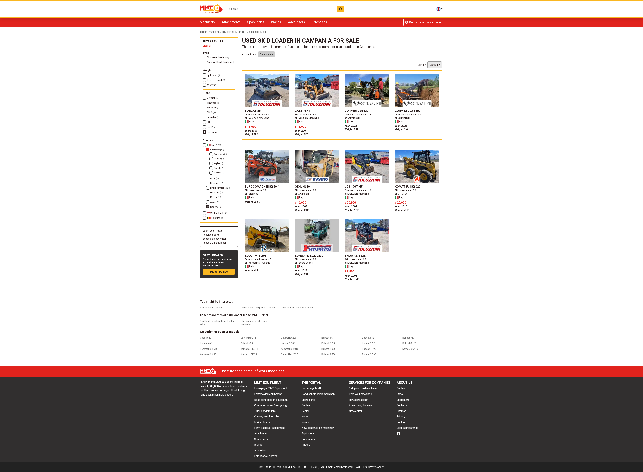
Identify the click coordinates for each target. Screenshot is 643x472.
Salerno (219, 159)
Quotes (306, 405)
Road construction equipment (271, 399)
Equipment (308, 433)
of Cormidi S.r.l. (352, 118)
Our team (402, 388)
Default (434, 64)
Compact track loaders (220, 62)
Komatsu (213, 117)
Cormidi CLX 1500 (407, 110)
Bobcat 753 (408, 337)
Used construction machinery (318, 394)
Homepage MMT (311, 388)
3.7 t (252, 134)
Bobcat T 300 (329, 348)
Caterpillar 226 (288, 337)
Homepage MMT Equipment (270, 388)
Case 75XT (302, 110)
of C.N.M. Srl (401, 193)
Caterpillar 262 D (289, 354)
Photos (306, 444)
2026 (351, 125)
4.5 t (252, 270)
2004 (301, 130)
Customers (403, 399)
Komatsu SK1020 (407, 186)
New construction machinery (318, 427)
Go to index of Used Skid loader (297, 307)
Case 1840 (205, 337)
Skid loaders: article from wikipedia (254, 323)
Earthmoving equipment (268, 394)
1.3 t (352, 279)
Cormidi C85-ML (356, 110)
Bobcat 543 (328, 337)
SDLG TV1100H (255, 255)
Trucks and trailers (265, 411)
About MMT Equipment (215, 242)
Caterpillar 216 (248, 337)
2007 (301, 206)
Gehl (211, 127)
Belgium (217, 218)
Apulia (215, 202)
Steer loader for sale (211, 307)
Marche (216, 197)
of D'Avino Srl (302, 193)
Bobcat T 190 (369, 348)
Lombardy (217, 192)
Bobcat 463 (206, 343)
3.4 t (402, 210)
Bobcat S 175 (369, 343)
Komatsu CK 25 (249, 354)
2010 (401, 206)
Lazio (215, 178)
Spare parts (255, 22)
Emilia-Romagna (220, 188)
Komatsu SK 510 (209, 348)
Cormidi (212, 97)
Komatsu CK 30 (208, 354)
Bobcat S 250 (329, 343)
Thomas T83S (355, 255)
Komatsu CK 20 (410, 348)
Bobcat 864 (253, 110)
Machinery (207, 22)
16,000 (300, 202)
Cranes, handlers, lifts (266, 416)
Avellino (219, 173)
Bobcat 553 (368, 337)
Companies (308, 439)
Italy (216, 145)
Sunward (213, 107)
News (305, 416)
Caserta (219, 168)
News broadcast (358, 399)
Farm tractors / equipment (269, 427)
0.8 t (352, 129)
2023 (301, 270)
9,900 (349, 271)
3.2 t (302, 134)
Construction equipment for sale (258, 307)
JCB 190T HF (354, 186)
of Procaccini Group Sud (257, 262)
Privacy (401, 416)
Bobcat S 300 (288, 343)
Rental (305, 411)
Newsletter (355, 411)
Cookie (401, 422)
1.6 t (402, 129)
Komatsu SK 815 (289, 348)
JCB (210, 122)
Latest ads (319, 22)
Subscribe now (219, 271)
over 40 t (213, 85)
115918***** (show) (372, 467)
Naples (218, 163)
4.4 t (352, 210)
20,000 (400, 202)
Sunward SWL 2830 (309, 255)
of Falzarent (251, 193)
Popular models (211, 234)
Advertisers (296, 22)
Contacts (402, 405)
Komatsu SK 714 (249, 348)
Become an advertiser (424, 22)
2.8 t (252, 201)
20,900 (350, 202)
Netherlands (219, 213)
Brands (276, 22)
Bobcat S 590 (369, 354)
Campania (217, 149)
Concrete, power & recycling (270, 405)
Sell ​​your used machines (363, 388)
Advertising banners (360, 405)
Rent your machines (360, 394)
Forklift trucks (262, 422)
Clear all (207, 45)
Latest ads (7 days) (213, 230)
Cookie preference (407, 427)
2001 (351, 275)
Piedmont (216, 183)
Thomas (213, 102)
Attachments (231, 22)
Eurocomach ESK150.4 (262, 186)
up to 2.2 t (213, 75)
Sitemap (401, 411)
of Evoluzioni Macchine (257, 118)
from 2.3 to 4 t (216, 80)
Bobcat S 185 (409, 343)
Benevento (220, 154)
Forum (305, 422)
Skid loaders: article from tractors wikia (217, 323)
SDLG (211, 112)
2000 (251, 130)
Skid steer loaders (218, 57)
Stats (400, 394)
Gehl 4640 (302, 186)
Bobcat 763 (247, 343)
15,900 (250, 126)
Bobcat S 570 (329, 354)
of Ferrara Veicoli (304, 262)
